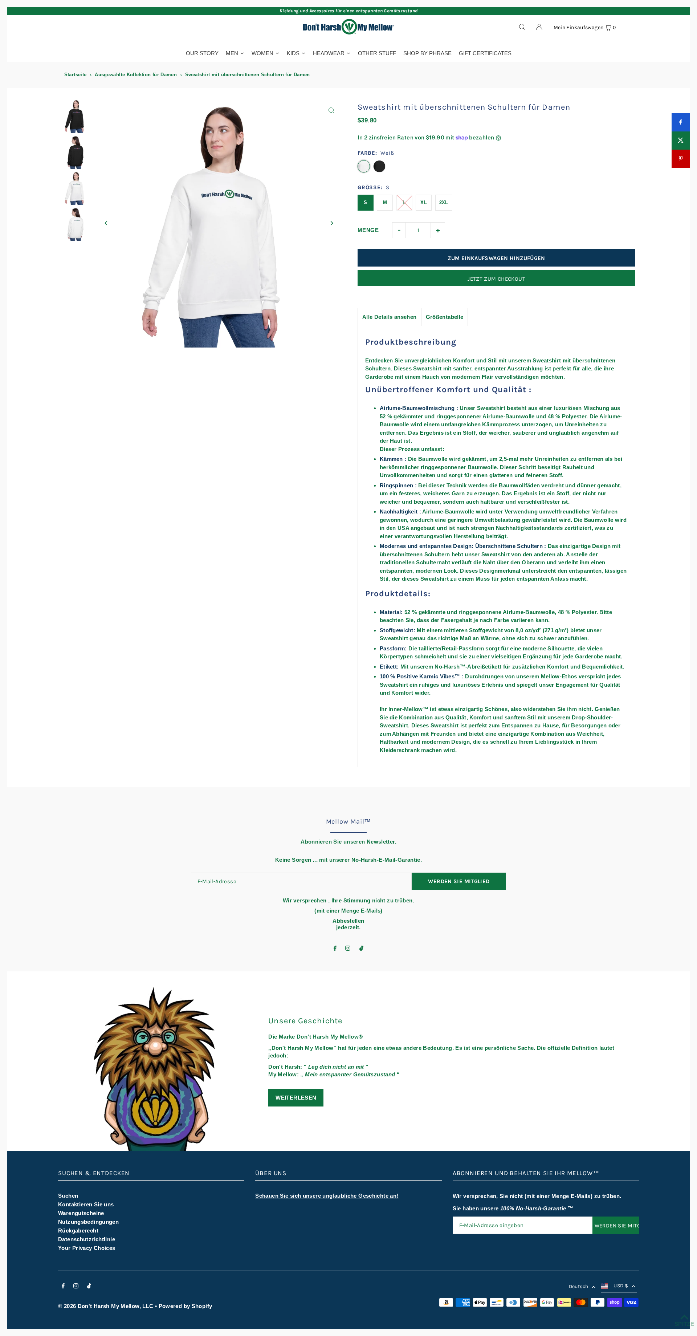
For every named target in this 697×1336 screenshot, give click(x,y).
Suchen (68, 1196)
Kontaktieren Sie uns (86, 1204)
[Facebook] (335, 949)
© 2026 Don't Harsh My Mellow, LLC (105, 1306)
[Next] (331, 223)
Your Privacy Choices (86, 1248)
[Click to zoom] (331, 110)
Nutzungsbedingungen (88, 1222)
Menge (368, 230)
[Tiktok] (361, 949)
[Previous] (106, 223)
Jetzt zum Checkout (496, 279)
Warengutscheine (81, 1213)
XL (423, 202)
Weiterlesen (296, 1098)
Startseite (75, 74)
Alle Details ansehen (389, 317)
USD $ (621, 1286)
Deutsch (578, 1286)
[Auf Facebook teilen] (681, 122)
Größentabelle (445, 317)
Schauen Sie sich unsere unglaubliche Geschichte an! (326, 1196)
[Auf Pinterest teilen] (681, 159)
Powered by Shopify (185, 1306)
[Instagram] (347, 949)
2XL (443, 202)
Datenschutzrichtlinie (86, 1239)
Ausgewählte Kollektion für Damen (136, 74)
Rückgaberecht (78, 1230)
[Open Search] (522, 26)
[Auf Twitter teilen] (681, 140)
